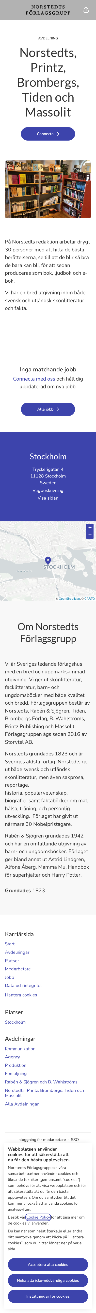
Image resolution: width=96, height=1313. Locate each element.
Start (10, 944)
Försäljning (16, 1073)
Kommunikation (20, 1049)
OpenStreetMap (69, 598)
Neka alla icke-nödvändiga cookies (48, 1280)
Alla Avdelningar (22, 1104)
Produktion (15, 1065)
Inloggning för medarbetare (41, 1139)
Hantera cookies (21, 995)
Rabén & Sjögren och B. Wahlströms (41, 1082)
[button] (86, 10)
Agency (12, 1057)
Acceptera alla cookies (48, 1264)
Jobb (9, 977)
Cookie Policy (38, 1217)
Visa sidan (48, 498)
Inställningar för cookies (48, 1296)
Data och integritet (23, 985)
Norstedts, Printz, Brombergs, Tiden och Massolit (44, 1093)
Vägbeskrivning (48, 490)
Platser (12, 961)
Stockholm (15, 1022)
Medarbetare (18, 969)
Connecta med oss (34, 378)
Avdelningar (17, 952)
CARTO (89, 598)
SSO (75, 1139)
